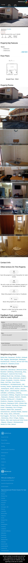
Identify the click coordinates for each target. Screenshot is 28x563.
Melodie (23, 397)
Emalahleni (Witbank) (5, 531)
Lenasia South (4, 544)
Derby (10, 378)
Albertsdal (3, 541)
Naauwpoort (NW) (12, 403)
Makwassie (4, 397)
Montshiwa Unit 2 (19, 401)
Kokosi (12, 388)
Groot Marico (16, 382)
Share (14, 291)
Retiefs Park (10, 409)
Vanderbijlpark (4, 524)
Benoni (2, 522)
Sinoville (3, 498)
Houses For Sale (4, 437)
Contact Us (3, 462)
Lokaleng (18, 393)
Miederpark (22, 359)
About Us (3, 455)
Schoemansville (5, 412)
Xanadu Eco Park (5, 424)
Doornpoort (3, 491)
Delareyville (4, 378)
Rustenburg (3, 535)
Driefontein (16, 378)
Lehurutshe (23, 391)
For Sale (3, 4)
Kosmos (17, 388)
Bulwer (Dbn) (4, 513)
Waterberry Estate (13, 364)
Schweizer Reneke (16, 412)
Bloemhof (3, 372)
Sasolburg (3, 526)
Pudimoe (3, 409)
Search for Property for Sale (7, 483)
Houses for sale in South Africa (8, 449)
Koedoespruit (5, 388)
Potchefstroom (5, 361)
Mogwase (10, 401)
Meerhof (17, 397)
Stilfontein (16, 414)
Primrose (3, 509)
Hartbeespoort (5, 384)
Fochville (16, 380)
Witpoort (10, 422)
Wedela (3, 420)
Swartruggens (5, 416)
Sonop (6, 414)
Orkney (3, 405)
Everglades (9, 380)
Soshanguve (4, 500)
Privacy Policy (4, 440)
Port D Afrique (17, 407)
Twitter (2, 465)
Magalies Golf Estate (21, 395)
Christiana (17, 376)
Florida (2, 518)
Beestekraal (12, 370)
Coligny (23, 376)
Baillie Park (4, 357)
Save (14, 272)
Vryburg (21, 418)
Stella (10, 414)
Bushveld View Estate (15, 374)
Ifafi (23, 384)
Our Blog (3, 458)
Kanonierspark (14, 359)
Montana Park (4, 496)
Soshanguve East (5, 550)
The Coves (13, 416)
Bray (24, 372)
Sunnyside (3, 502)
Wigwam (3, 422)
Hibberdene (3, 533)
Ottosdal (8, 405)
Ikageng (6, 359)
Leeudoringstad (14, 391)
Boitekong (10, 372)
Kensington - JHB (4, 507)
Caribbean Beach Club (7, 376)
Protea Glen (3, 537)
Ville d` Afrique (13, 418)
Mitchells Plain (4, 539)
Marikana (11, 397)
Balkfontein (4, 370)
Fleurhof (3, 504)
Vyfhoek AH (4, 364)
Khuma (26, 386)
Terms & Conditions (5, 443)
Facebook (3, 468)
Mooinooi (3, 403)
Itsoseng (3, 386)
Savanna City (4, 548)
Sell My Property (4, 486)
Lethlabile (4, 393)
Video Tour (15, 307)
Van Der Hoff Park (22, 361)
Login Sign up (15, 5)
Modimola (4, 401)
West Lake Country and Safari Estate (17, 420)
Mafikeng (11, 395)
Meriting (3, 399)
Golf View (8, 382)
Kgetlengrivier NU (17, 386)
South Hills (3, 511)
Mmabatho (19, 399)
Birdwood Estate (22, 370)
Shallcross (3, 515)
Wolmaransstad (18, 422)
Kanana (9, 386)
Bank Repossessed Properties (7, 480)
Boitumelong (18, 372)
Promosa (13, 361)
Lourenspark (4, 395)
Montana (3, 494)
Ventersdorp (4, 418)
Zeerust (13, 424)
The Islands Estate (22, 416)
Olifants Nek (23, 403)
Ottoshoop (15, 405)
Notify (14, 282)
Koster (7, 391)
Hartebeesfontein (15, 384)
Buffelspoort (4, 374)
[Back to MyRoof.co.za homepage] (21, 2)
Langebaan (3, 528)
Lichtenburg (11, 393)
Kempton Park (4, 520)
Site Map (3, 446)
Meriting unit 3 (11, 399)
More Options (9, 5)
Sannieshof (18, 409)
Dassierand (11, 357)
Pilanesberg (8, 407)
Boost (15, 299)
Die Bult (9, 29)
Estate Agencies (4, 452)
